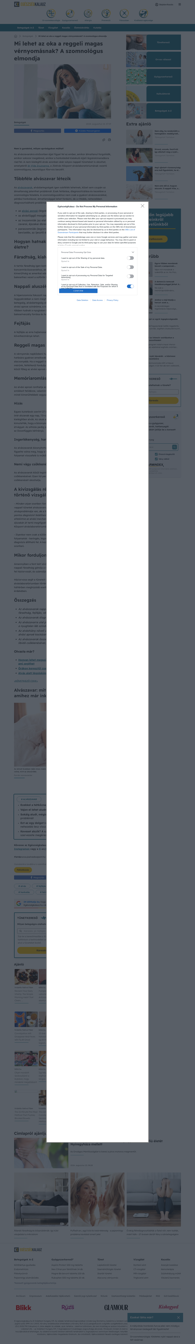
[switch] (130, 258)
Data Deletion (82, 300)
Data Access (97, 300)
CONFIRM (78, 291)
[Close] (143, 206)
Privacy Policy (112, 300)
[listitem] (97, 252)
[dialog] (97, 672)
